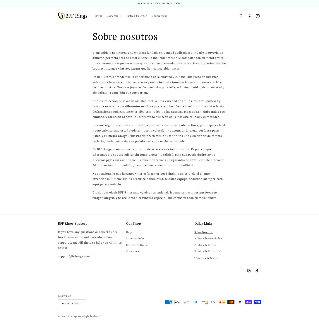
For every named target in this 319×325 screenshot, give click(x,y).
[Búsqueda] (241, 16)
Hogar (129, 232)
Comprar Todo (135, 238)
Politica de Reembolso (208, 238)
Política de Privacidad (207, 251)
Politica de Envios (205, 245)
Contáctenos (134, 251)
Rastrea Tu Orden (137, 245)
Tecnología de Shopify (89, 316)
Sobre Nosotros (203, 232)
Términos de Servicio (207, 258)
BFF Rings (72, 316)
